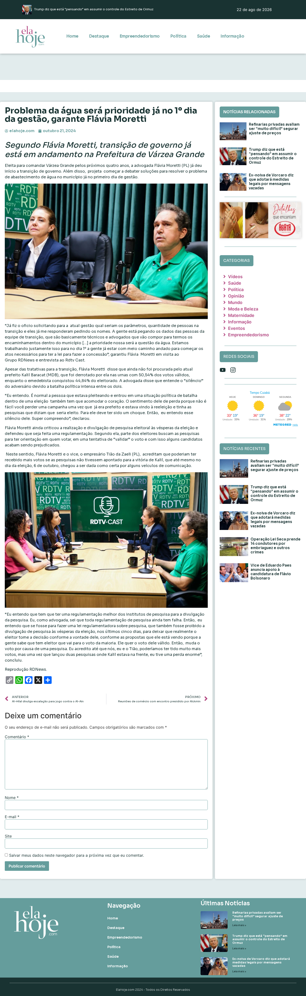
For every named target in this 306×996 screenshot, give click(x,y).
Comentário (17, 737)
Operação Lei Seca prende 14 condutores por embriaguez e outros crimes (276, 545)
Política (178, 36)
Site (8, 836)
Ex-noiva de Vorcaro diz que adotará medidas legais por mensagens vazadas (271, 181)
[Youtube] (223, 370)
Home (72, 36)
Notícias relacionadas (249, 111)
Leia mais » (239, 925)
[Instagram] (233, 370)
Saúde (203, 36)
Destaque (99, 36)
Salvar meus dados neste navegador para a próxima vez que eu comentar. (76, 855)
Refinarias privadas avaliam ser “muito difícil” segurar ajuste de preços (274, 128)
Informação (232, 36)
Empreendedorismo (140, 36)
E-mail (12, 817)
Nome (12, 797)
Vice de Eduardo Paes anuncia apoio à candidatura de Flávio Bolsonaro (271, 571)
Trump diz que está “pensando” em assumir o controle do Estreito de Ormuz (273, 156)
